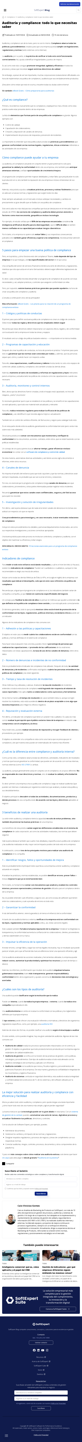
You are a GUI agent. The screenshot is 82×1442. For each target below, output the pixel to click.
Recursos (40, 1357)
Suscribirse (41, 1193)
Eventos (40, 1374)
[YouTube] (42, 1350)
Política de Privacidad (41, 1435)
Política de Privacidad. (41, 1189)
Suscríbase (41, 1408)
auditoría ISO (47, 1024)
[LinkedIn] (38, 1350)
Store (40, 1370)
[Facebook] (34, 1350)
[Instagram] (47, 1350)
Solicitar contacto (41, 1343)
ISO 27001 (26, 764)
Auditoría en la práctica (48, 1157)
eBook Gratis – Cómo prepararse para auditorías (33, 90)
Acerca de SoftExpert (40, 1361)
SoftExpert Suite (40, 1366)
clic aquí (5, 1157)
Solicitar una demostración (69, 4)
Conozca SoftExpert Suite (56, 1309)
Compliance (11, 17)
